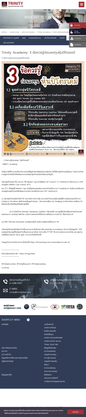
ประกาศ (4, 351)
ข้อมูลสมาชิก (7, 374)
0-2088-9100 (15, 283)
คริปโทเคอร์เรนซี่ (50, 38)
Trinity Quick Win (51, 344)
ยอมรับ (76, 412)
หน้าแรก (4, 32)
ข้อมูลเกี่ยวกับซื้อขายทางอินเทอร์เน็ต (15, 358)
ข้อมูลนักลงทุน (50, 347)
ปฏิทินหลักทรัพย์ (7, 361)
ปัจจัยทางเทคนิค (50, 331)
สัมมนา (46, 364)
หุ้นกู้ (23, 38)
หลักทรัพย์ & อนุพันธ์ (11, 38)
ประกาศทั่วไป (6, 354)
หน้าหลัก (5, 324)
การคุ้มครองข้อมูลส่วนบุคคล (54, 381)
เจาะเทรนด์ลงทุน (50, 351)
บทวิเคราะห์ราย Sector (52, 341)
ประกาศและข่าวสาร (9, 347)
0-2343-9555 (56, 283)
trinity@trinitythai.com (19, 292)
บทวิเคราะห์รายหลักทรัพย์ (53, 337)
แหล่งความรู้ (14, 32)
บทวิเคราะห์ (48, 324)
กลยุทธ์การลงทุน (50, 354)
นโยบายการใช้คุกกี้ (56, 413)
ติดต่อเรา (48, 374)
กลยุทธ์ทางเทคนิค (50, 361)
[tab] (43, 319)
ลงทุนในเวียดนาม (35, 38)
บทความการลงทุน (28, 32)
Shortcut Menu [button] (11, 319)
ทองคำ (62, 38)
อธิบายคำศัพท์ (8, 42)
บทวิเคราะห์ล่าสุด (50, 327)
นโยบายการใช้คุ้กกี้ (51, 378)
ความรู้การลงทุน (50, 358)
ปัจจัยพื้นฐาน (49, 334)
